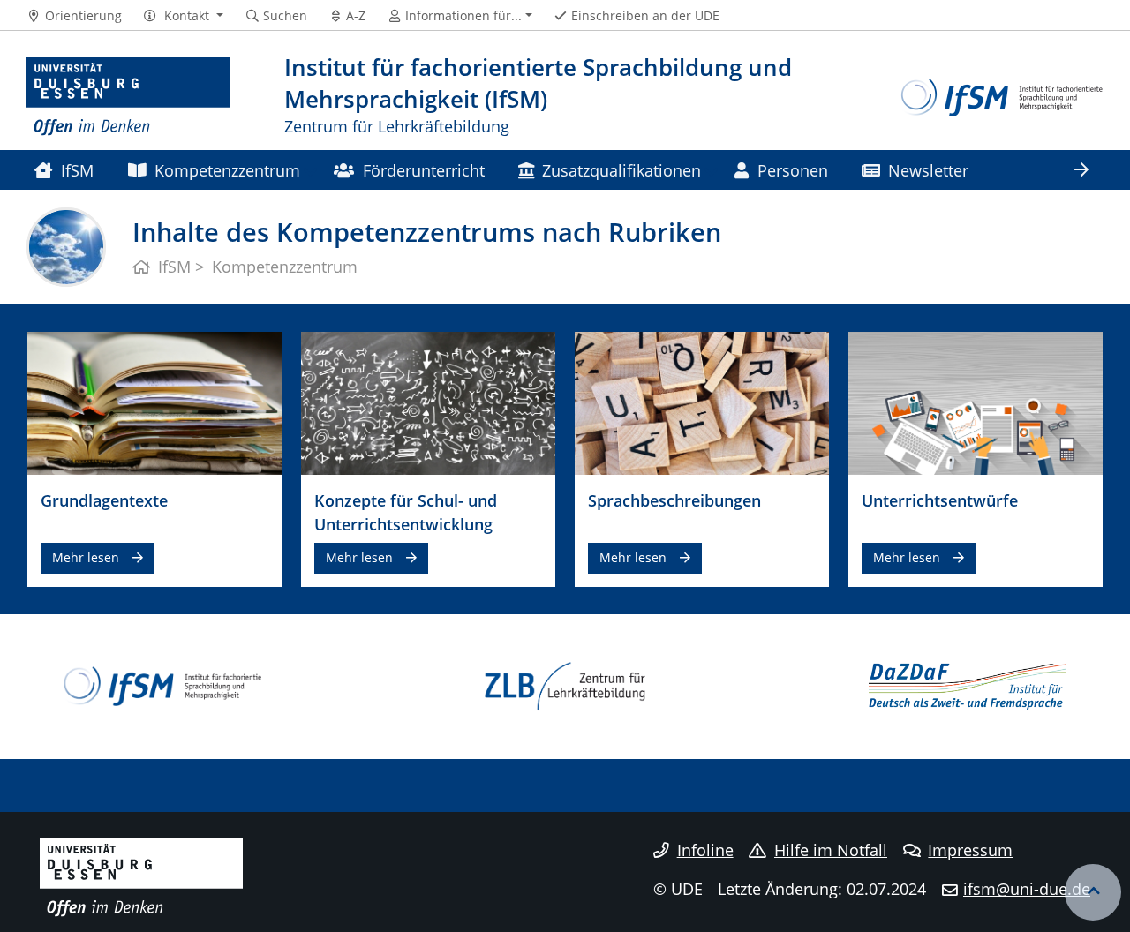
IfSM (77, 170)
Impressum (970, 850)
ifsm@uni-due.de (1026, 888)
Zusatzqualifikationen (621, 170)
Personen (792, 170)
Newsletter (928, 170)
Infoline (705, 850)
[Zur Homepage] (128, 97)
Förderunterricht (424, 170)
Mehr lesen (85, 557)
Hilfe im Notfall (830, 850)
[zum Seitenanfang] (1093, 892)
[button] (183, 16)
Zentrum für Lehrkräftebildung (396, 126)
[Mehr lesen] (154, 402)
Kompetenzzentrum (227, 170)
